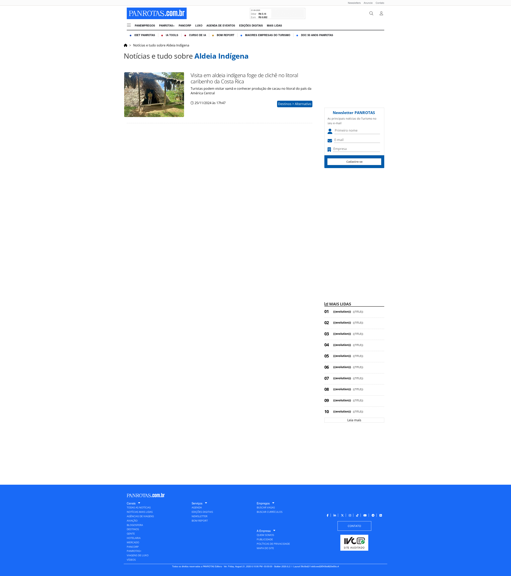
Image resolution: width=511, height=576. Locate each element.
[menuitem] (353, 2)
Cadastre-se (354, 161)
